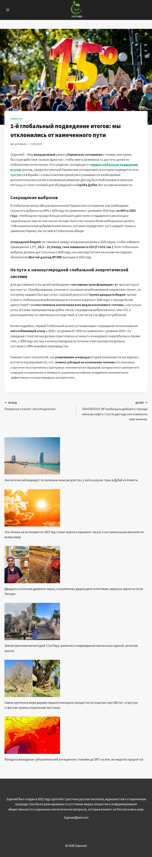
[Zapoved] (76, 10)
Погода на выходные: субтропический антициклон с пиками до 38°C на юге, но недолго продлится (73, 759)
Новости (16, 118)
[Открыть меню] (7, 10)
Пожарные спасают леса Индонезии (30, 406)
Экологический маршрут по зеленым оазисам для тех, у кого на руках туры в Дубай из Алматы (71, 480)
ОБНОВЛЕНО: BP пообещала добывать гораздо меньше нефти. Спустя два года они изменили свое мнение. (115, 411)
